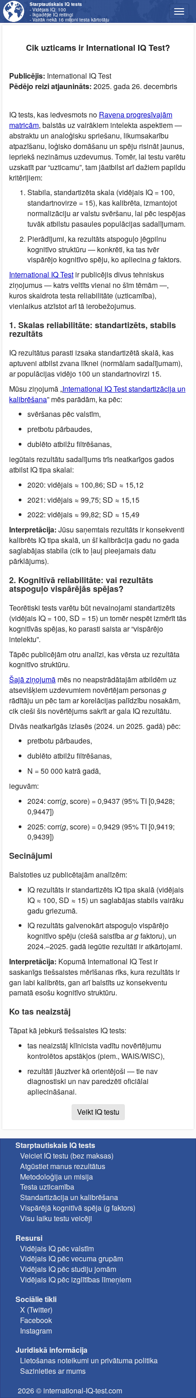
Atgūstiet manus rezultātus (62, 1166)
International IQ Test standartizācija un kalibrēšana (97, 393)
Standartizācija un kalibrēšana (69, 1197)
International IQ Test (41, 274)
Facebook (36, 1320)
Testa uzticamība (47, 1186)
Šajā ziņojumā (32, 679)
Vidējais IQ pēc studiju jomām (68, 1269)
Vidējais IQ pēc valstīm (57, 1248)
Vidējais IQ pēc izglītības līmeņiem (75, 1279)
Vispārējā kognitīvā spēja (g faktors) (77, 1207)
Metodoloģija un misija (56, 1176)
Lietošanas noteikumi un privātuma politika (89, 1360)
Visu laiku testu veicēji (56, 1218)
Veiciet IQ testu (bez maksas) (66, 1155)
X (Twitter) (36, 1309)
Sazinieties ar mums (53, 1371)
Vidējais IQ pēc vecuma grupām (71, 1258)
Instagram (36, 1330)
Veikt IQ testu (98, 1111)
